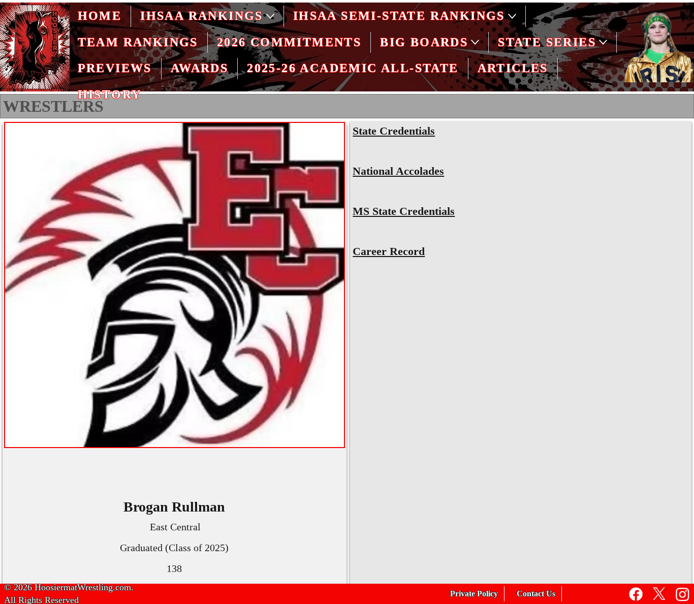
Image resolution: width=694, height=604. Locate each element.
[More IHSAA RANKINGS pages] (270, 16)
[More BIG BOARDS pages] (475, 42)
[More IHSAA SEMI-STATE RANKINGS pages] (512, 16)
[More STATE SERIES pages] (603, 42)
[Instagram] (682, 594)
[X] (659, 594)
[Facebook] (636, 594)
